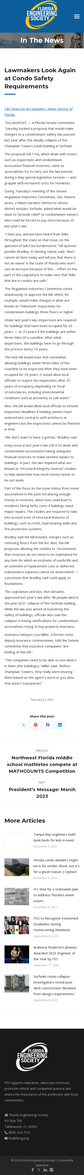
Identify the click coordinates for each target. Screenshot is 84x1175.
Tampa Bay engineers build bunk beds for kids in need (54, 837)
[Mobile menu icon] (77, 16)
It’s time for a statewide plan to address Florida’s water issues (56, 895)
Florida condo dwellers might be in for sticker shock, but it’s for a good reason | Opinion (57, 866)
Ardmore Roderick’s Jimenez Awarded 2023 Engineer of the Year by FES (55, 953)
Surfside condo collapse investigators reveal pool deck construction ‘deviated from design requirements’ (55, 985)
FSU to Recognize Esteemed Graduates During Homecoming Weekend (56, 924)
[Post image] (16, 841)
